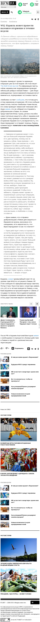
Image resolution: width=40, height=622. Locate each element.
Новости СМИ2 (5, 409)
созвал (10, 279)
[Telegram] (35, 19)
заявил (7, 109)
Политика (4, 21)
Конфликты (13, 21)
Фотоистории (6, 415)
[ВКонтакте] (32, 19)
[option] (9, 318)
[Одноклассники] (38, 19)
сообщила (20, 100)
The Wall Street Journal (9, 86)
